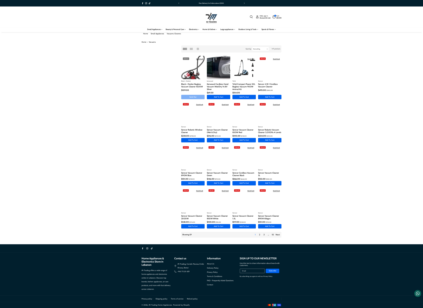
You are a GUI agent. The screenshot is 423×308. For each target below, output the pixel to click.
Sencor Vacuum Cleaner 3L (268, 174)
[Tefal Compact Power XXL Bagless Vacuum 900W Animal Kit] (244, 67)
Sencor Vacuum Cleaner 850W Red (242, 131)
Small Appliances (157, 34)
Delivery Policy (213, 268)
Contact (210, 285)
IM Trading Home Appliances (160, 305)
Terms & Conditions (214, 276)
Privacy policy (147, 299)
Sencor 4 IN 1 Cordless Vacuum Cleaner (268, 85)
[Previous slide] (179, 3)
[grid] (184, 48)
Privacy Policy (212, 272)
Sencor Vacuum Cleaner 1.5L (242, 217)
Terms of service (177, 299)
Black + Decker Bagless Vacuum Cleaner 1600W (192, 85)
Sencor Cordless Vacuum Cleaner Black (243, 174)
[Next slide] (244, 3)
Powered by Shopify (181, 305)
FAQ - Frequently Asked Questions (220, 280)
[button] (251, 16)
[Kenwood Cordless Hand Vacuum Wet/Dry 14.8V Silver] (218, 67)
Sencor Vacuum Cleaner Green (217, 174)
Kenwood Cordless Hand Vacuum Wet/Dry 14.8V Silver (217, 87)
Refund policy (192, 299)
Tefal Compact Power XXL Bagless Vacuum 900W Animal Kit (243, 87)
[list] (197, 48)
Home (145, 34)
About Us (210, 264)
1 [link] (255, 234)
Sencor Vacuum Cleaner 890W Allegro (268, 217)
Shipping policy (161, 299)
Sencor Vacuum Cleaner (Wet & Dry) (217, 131)
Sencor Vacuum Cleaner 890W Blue (191, 174)
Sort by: (249, 49)
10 (273, 234)
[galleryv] (191, 48)
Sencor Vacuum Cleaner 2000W (191, 217)
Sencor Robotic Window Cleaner (191, 131)
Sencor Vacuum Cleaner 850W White (217, 217)
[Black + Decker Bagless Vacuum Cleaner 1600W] (193, 67)
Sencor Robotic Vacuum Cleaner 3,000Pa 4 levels (269, 131)
